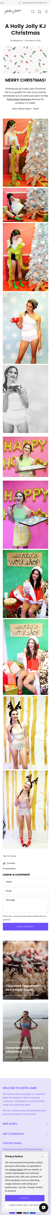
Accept (25, 1198)
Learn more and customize (25, 1205)
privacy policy (16, 1169)
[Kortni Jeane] (13, 11)
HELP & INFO (10, 1123)
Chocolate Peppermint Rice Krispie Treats (23, 988)
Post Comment (25, 926)
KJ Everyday (11, 856)
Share (11, 863)
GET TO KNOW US (13, 1134)
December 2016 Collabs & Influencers (24, 1050)
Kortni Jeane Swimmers (19, 99)
